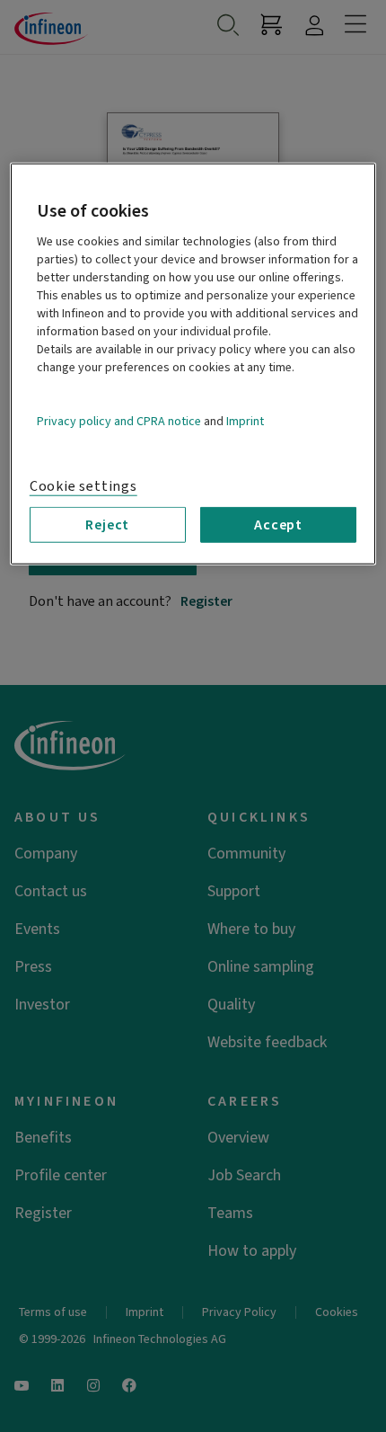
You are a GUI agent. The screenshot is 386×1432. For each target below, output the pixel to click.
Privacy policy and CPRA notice (119, 422)
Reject (107, 525)
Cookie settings (83, 486)
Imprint (245, 422)
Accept (278, 525)
